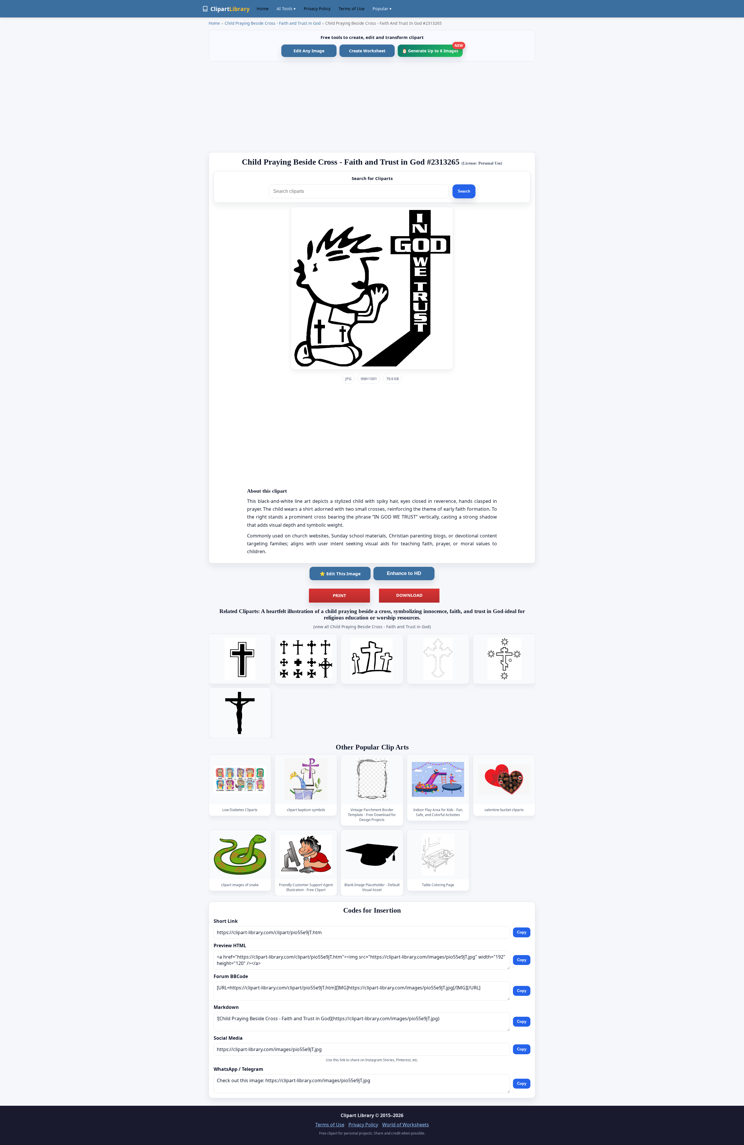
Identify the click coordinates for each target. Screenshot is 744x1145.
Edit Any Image (309, 51)
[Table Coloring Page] (438, 855)
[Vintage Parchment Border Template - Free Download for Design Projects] (372, 779)
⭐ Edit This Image (340, 573)
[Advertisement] (372, 106)
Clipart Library (357, 1115)
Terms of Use (351, 8)
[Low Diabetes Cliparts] (240, 779)
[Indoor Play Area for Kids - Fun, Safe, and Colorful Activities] (438, 779)
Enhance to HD (404, 573)
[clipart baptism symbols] (306, 779)
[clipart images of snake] (240, 855)
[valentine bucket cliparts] (504, 779)
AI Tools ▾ (286, 8)
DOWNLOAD (409, 595)
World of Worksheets (405, 1124)
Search (464, 191)
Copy (521, 932)
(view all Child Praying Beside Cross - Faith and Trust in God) (372, 626)
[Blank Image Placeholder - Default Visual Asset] (372, 855)
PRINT (339, 595)
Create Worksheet (367, 51)
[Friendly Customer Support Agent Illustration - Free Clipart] (306, 855)
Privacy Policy (317, 8)
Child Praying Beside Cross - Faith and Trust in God (273, 23)
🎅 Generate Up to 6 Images (432, 49)
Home (263, 8)
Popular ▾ (382, 8)
